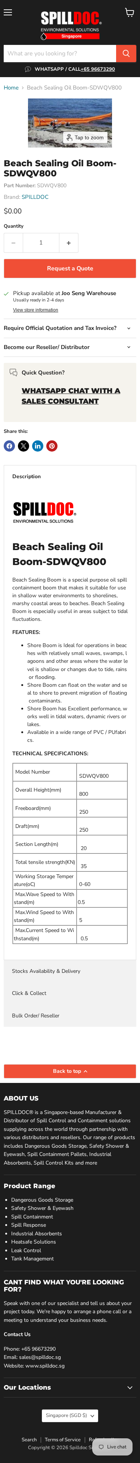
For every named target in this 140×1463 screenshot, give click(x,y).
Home (11, 88)
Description (26, 476)
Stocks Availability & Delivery (46, 971)
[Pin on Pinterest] (51, 446)
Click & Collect (29, 993)
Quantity (14, 226)
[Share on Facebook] (9, 446)
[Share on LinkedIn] (37, 446)
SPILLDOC (35, 197)
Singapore (66, 1415)
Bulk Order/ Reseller (35, 1015)
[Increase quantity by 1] (68, 242)
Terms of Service (63, 1439)
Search (29, 1439)
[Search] (126, 53)
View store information (35, 310)
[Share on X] (23, 446)
